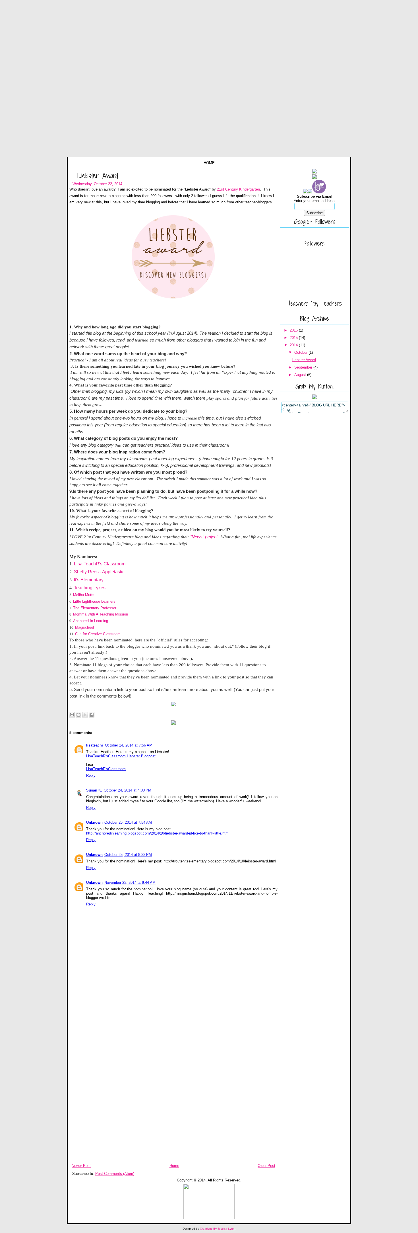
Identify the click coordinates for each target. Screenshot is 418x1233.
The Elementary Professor (94, 608)
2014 (294, 345)
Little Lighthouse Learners (94, 601)
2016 (294, 330)
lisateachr (94, 745)
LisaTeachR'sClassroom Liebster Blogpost (121, 756)
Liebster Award (97, 176)
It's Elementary (89, 579)
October (301, 352)
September (303, 367)
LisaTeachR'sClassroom (106, 769)
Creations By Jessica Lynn (217, 1228)
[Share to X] (85, 714)
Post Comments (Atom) (114, 1173)
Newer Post (81, 1166)
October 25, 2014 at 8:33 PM (128, 854)
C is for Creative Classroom (98, 634)
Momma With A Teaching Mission (100, 614)
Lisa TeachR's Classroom (99, 563)
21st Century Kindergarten (238, 189)
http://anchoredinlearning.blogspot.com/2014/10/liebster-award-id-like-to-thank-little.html (157, 833)
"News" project (204, 536)
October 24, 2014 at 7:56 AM (128, 745)
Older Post (266, 1166)
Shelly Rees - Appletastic (99, 571)
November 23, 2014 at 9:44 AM (130, 882)
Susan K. (94, 790)
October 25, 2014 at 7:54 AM (128, 822)
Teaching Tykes (90, 587)
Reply (91, 775)
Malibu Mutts (83, 595)
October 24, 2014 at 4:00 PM (127, 790)
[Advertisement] (85, 1073)
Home (209, 163)
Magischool (84, 627)
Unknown (94, 822)
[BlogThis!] (78, 714)
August (300, 375)
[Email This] (72, 714)
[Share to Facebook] (91, 714)
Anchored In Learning (90, 621)
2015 (294, 338)
